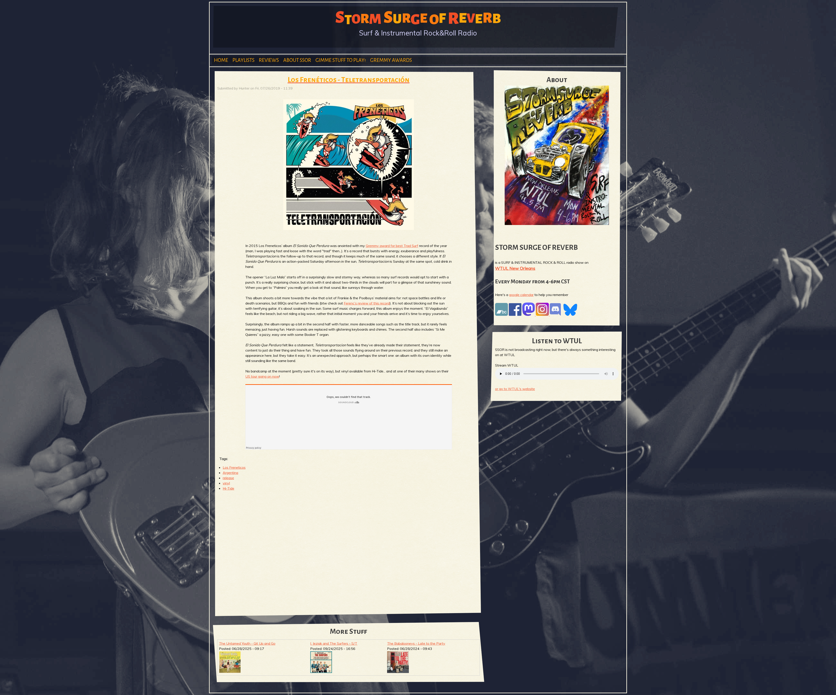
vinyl (226, 483)
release (228, 478)
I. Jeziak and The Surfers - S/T (333, 643)
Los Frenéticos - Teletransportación (349, 80)
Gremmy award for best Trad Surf (392, 246)
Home (221, 60)
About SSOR (297, 60)
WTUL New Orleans (515, 268)
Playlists (244, 60)
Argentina (230, 472)
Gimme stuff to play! (340, 60)
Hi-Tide (228, 488)
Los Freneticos (234, 467)
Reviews (269, 60)
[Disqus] (348, 550)
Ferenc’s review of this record (367, 303)
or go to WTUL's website (515, 389)
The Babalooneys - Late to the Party (416, 643)
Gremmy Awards (391, 60)
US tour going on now (262, 376)
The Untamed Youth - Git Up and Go (247, 643)
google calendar (521, 295)
